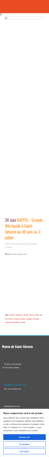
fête (37, 314)
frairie (16, 318)
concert (12, 314)
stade (23, 322)
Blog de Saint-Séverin (29, 243)
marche (36, 318)
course (31, 314)
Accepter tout (24, 437)
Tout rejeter (24, 451)
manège (29, 318)
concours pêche (22, 314)
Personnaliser (24, 444)
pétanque (16, 322)
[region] (24, 433)
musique (8, 322)
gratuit (22, 318)
